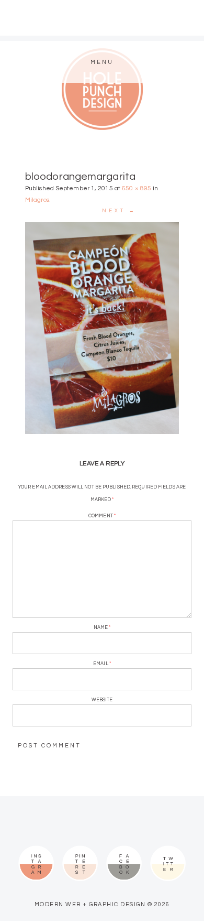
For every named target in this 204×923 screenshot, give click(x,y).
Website (102, 700)
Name (102, 627)
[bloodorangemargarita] (102, 328)
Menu (102, 62)
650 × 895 (136, 188)
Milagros (37, 200)
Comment (102, 516)
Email (102, 663)
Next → (119, 210)
